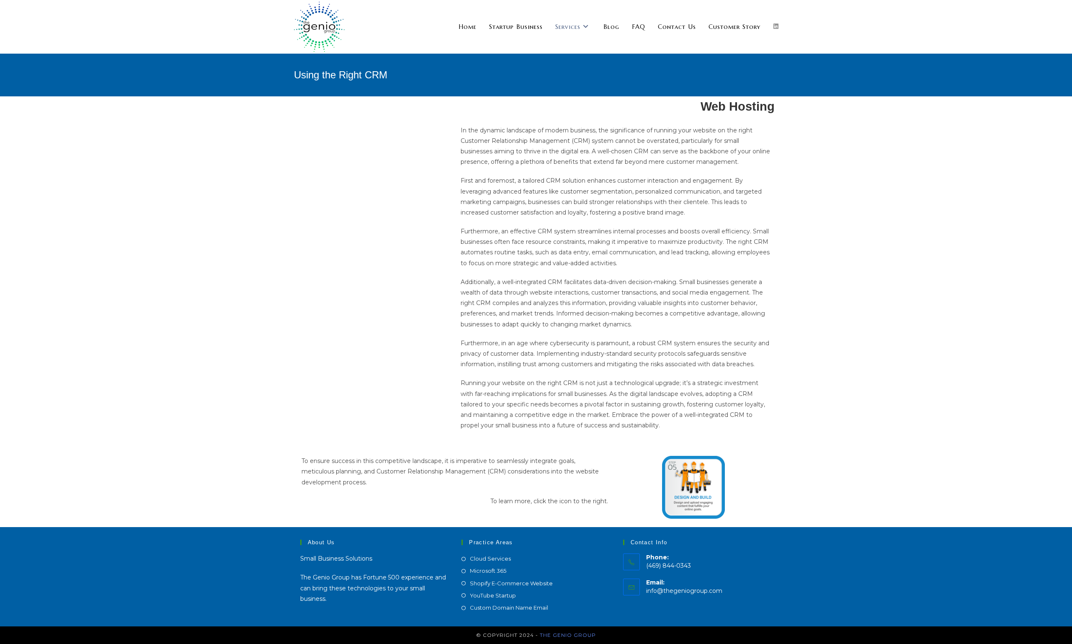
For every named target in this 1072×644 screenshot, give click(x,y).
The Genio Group (568, 635)
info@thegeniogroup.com (684, 591)
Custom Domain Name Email (509, 607)
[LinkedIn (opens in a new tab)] (776, 26)
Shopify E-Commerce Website (511, 583)
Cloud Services (490, 558)
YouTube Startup (493, 595)
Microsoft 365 (488, 570)
